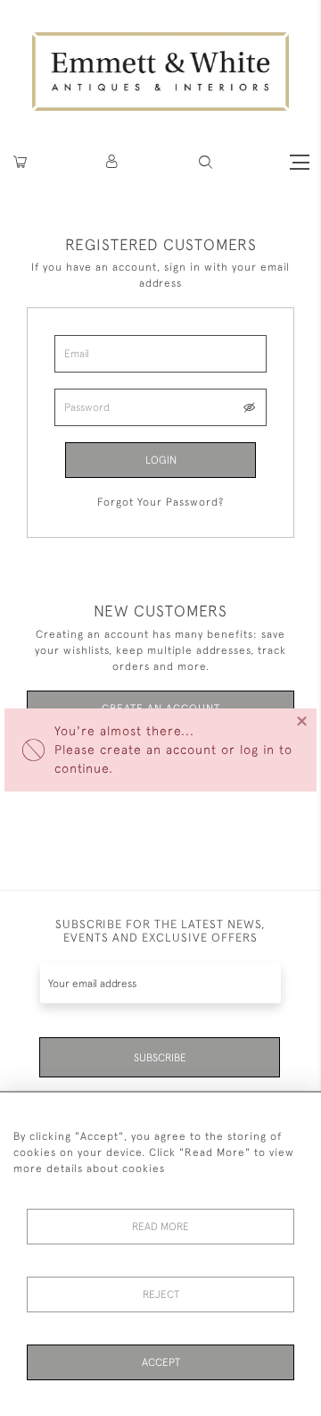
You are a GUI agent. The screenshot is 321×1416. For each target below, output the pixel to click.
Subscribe (160, 1058)
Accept (161, 1362)
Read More (160, 1226)
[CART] (20, 162)
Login (161, 460)
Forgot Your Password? (160, 502)
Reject (161, 1294)
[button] (205, 162)
